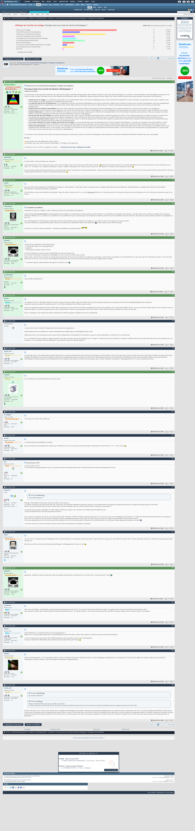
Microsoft (44, 4)
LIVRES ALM (111, 9)
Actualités (27, 729)
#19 (173, 650)
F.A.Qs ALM (96, 729)
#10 (173, 371)
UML (105, 7)
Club (93, 1)
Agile (94, 7)
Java (50, 4)
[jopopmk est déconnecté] (13, 252)
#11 (173, 411)
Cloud (30, 4)
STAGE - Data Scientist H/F (69, 759)
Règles (47, 14)
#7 (173, 295)
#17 (173, 602)
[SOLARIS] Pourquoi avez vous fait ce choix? (17, 780)
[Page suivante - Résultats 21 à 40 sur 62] (166, 58)
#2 (173, 154)
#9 (173, 348)
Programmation (69, 4)
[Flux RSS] (189, 10)
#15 (173, 531)
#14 (173, 487)
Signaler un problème (33, 59)
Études (80, 1)
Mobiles (88, 4)
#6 (173, 271)
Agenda (37, 14)
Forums (27, 1)
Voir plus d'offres (111, 770)
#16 (173, 567)
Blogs (48, 1)
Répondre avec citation (157, 150)
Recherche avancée (189, 14)
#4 (173, 203)
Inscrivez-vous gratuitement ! (39, 12)
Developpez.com (161, 792)
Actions (15, 14)
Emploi (72, 1)
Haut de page (169, 792)
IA (34, 4)
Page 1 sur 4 (153, 58)
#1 (173, 81)
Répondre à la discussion (13, 59)
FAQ (43, 1)
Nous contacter (152, 792)
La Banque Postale (70, 768)
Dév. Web (56, 4)
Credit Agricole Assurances (74, 760)
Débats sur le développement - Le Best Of (41, 18)
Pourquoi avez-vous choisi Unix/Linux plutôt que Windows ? (22, 776)
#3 (173, 180)
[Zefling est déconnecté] (13, 665)
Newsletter (63, 1)
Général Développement (19, 18)
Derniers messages (6, 14)
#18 (173, 625)
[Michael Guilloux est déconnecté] (13, 99)
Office (82, 4)
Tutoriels (36, 1)
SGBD (77, 4)
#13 (173, 458)
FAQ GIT (103, 9)
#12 (173, 435)
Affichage (169, 78)
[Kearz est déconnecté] (13, 545)
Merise (100, 7)
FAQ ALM (97, 9)
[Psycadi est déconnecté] (13, 389)
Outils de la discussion (158, 78)
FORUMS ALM (78, 9)
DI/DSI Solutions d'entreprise (18, 4)
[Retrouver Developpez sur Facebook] (193, 10)
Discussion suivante (96, 738)
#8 (173, 320)
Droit (87, 1)
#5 (173, 237)
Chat (55, 1)
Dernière (170, 58)
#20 (173, 685)
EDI (62, 4)
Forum (8, 18)
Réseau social (23, 14)
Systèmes (95, 4)
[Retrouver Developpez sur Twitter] (191, 10)
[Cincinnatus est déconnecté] (13, 217)
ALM (38, 4)
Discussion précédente (81, 738)
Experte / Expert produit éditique (71, 766)
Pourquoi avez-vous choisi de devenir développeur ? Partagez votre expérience (40, 63)
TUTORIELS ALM (88, 9)
